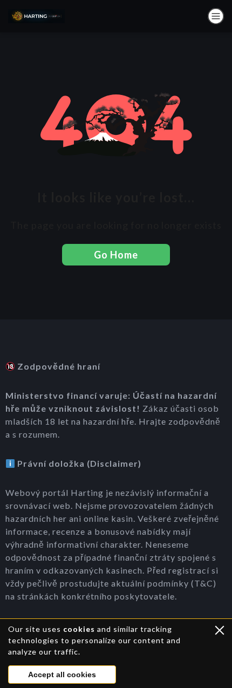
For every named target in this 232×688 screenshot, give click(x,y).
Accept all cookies (62, 674)
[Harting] (36, 16)
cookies (79, 628)
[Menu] (216, 16)
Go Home (116, 255)
